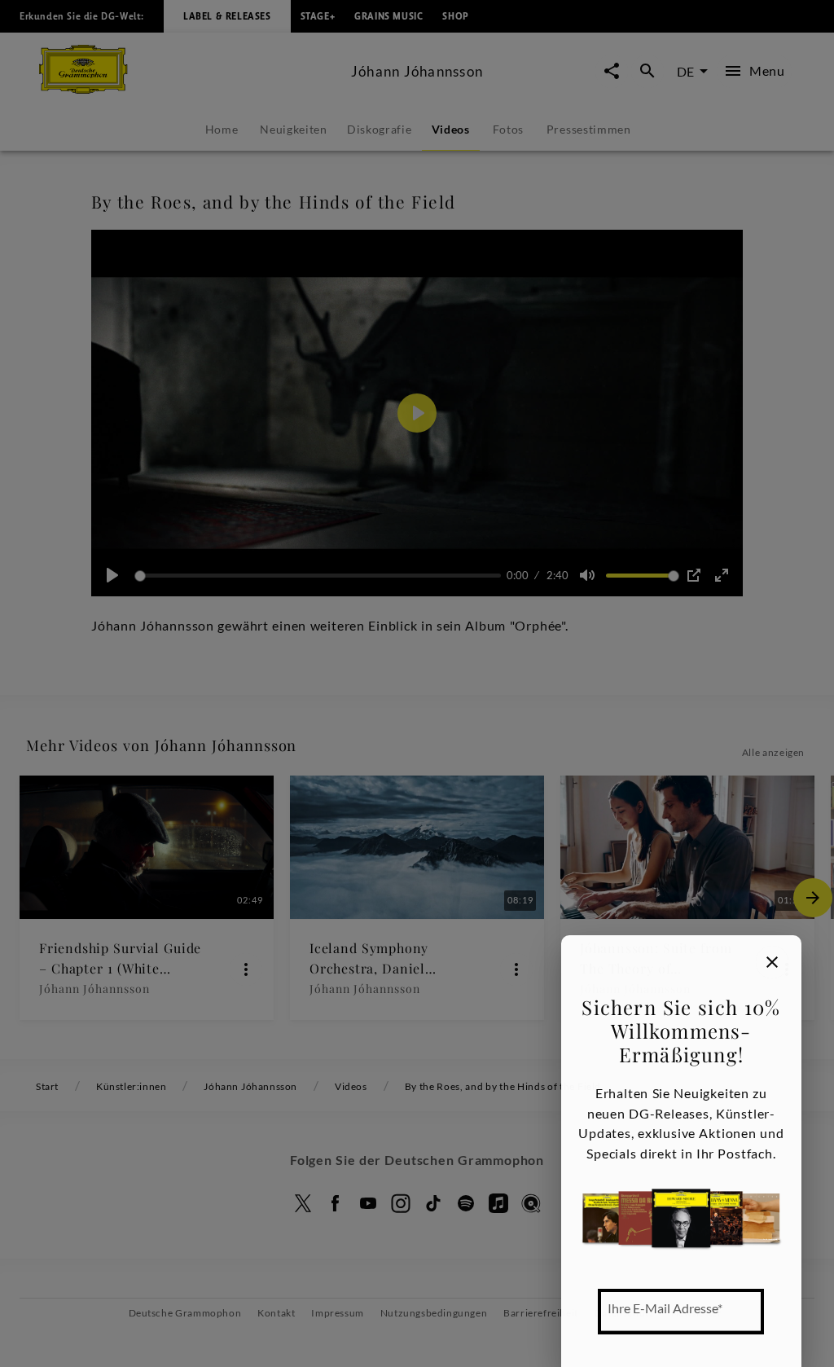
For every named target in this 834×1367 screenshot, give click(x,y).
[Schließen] (772, 962)
